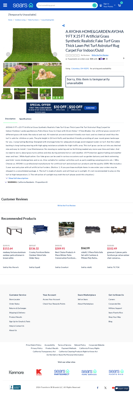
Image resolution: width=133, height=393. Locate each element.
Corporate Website (97, 345)
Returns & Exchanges (17, 308)
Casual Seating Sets (47, 20)
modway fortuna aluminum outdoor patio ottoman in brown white (14, 255)
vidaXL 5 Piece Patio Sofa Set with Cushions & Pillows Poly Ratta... (92, 255)
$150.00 (110, 245)
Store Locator (14, 299)
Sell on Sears (83, 299)
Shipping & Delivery (17, 312)
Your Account (49, 295)
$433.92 (58, 245)
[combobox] (67, 5)
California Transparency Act (44, 351)
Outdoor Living (20, 20)
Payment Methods (69, 348)
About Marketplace (85, 304)
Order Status (14, 304)
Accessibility (50, 345)
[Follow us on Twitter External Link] (105, 387)
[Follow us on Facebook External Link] (97, 387)
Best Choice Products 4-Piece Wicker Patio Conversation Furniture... (65, 255)
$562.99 (85, 248)
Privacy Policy (36, 348)
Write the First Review (100, 55)
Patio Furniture (33, 20)
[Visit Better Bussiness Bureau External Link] (15, 387)
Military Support (115, 308)
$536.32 (34, 248)
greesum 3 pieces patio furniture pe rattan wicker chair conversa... (118, 255)
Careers (112, 299)
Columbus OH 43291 (80, 68)
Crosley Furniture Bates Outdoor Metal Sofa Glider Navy (39, 255)
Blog (110, 321)
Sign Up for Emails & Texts (19, 321)
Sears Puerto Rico (116, 312)
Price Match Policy (33, 345)
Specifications (25, 119)
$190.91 (6, 245)
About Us (13, 330)
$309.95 (60, 248)
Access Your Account (51, 299)
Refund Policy (80, 345)
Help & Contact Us (16, 326)
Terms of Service (64, 345)
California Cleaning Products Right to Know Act (78, 351)
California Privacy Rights (89, 348)
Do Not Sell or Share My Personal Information (65, 355)
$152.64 (8, 248)
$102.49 (112, 248)
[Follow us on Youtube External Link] (113, 387)
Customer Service (17, 295)
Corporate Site (114, 304)
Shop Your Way (115, 317)
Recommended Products (18, 218)
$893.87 (32, 245)
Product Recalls (15, 317)
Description (10, 119)
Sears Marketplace (87, 295)
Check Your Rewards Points (54, 304)
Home (10, 20)
